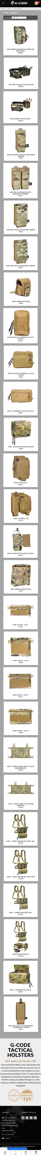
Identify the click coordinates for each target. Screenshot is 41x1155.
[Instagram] (31, 1117)
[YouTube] (35, 1117)
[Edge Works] (20, 3)
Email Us (7, 1138)
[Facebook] (23, 1117)
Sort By (8, 18)
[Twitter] (27, 1117)
